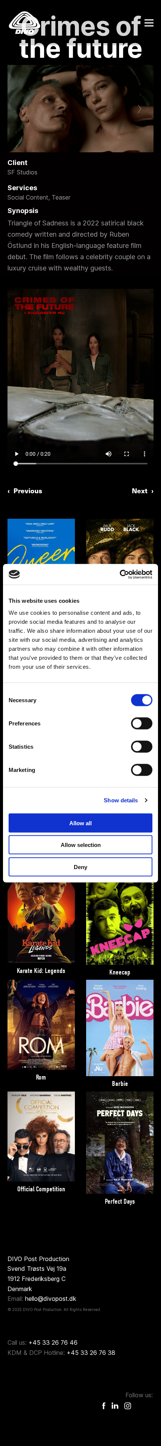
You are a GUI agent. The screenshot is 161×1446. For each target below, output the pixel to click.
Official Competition (41, 1189)
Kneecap (119, 972)
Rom (41, 1077)
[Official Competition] (41, 1137)
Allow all (80, 823)
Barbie (120, 1084)
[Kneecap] (120, 914)
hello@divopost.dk (50, 1298)
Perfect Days (120, 1201)
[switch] (141, 723)
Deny (80, 866)
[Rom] (41, 1025)
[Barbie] (120, 1028)
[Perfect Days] (120, 1143)
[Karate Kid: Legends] (41, 913)
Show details (121, 800)
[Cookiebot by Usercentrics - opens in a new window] (119, 574)
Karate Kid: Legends (41, 971)
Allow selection (81, 845)
